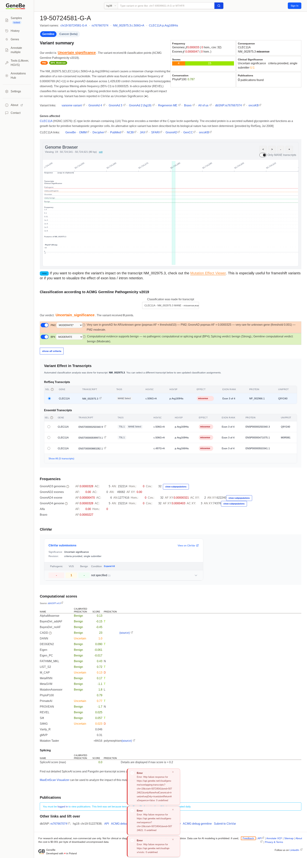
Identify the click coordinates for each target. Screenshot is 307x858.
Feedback (248, 838)
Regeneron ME (168, 105)
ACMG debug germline (197, 823)
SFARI (155, 132)
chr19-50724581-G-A (73, 25)
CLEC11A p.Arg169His (163, 25)
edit (101, 152)
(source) (124, 632)
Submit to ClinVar (225, 823)
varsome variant (72, 105)
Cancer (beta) (68, 34)
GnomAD (171, 132)
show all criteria (51, 351)
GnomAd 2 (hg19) (140, 105)
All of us (203, 105)
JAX (142, 132)
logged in (63, 806)
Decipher (98, 132)
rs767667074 (100, 25)
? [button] (84, 325)
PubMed (115, 132)
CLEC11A (244, 47)
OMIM (83, 132)
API (106, 823)
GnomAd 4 (95, 105)
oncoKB (254, 105)
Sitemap (288, 838)
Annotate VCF (274, 838)
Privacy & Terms (274, 842)
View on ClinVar (186, 545)
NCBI (130, 132)
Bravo (188, 105)
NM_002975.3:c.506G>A (128, 25)
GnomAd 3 (116, 105)
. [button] (77, 52)
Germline (48, 34)
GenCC (188, 132)
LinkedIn (295, 850)
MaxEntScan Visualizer (54, 779)
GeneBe (70, 132)
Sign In (294, 5)
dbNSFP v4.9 (54, 603)
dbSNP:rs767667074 (229, 105)
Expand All (109, 566)
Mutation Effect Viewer (208, 273)
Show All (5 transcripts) (61, 458)
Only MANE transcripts (282, 154)
